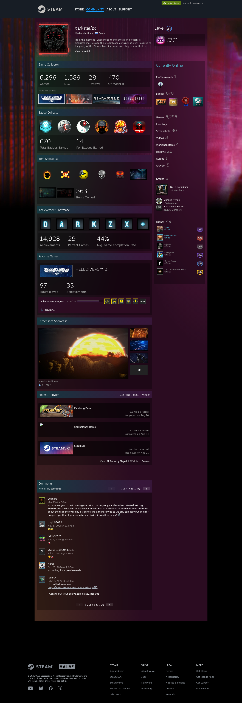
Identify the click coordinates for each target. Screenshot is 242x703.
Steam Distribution (120, 688)
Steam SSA (116, 676)
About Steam (117, 671)
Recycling (146, 688)
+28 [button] (142, 301)
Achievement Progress (52, 301)
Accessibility (172, 676)
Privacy (169, 671)
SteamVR (79, 445)
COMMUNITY (95, 9)
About (111, 9)
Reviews (146, 461)
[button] (179, 28)
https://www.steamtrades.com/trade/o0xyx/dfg (73, 587)
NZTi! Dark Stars (179, 186)
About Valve (147, 671)
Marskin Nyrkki (172, 199)
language (197, 3)
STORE (79, 9)
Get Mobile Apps (205, 676)
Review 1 (50, 309)
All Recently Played (117, 461)
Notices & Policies (175, 682)
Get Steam (201, 671)
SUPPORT (125, 9)
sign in (185, 3)
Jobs (143, 676)
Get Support (202, 682)
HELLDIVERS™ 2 (91, 269)
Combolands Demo (85, 426)
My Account (203, 688)
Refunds (170, 694)
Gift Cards (115, 694)
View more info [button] (83, 51)
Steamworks (116, 682)
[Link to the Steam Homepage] (50, 12)
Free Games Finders (174, 206)
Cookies (170, 688)
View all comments (49, 489)
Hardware (146, 682)
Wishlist (134, 461)
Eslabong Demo (83, 408)
